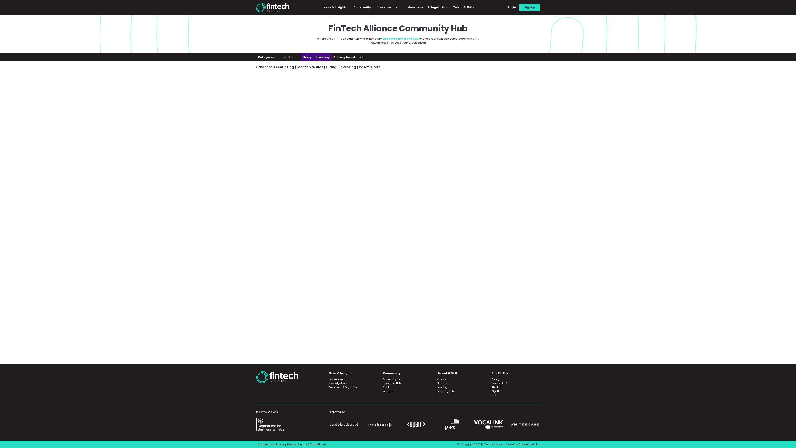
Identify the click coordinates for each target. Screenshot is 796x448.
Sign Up (529, 7)
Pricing (495, 379)
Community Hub (392, 379)
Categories (266, 57)
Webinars (388, 391)
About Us (496, 387)
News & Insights (337, 379)
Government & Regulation (427, 7)
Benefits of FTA (499, 383)
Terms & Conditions (312, 444)
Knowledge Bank (338, 383)
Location (289, 57)
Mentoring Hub (445, 391)
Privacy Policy (286, 444)
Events (386, 387)
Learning (442, 387)
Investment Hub (389, 7)
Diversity (442, 383)
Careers (441, 379)
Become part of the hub (401, 39)
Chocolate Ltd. (529, 444)
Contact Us (266, 444)
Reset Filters (369, 67)
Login (512, 7)
